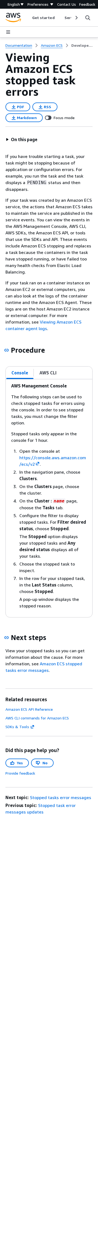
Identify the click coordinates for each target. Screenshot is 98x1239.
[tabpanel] (49, 498)
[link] (82, 45)
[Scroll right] (76, 17)
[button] (21, 139)
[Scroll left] (27, 17)
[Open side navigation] (8, 32)
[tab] (20, 373)
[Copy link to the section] (6, 350)
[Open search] (88, 17)
